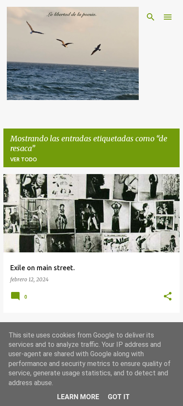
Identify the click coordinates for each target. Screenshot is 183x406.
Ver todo (23, 159)
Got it (119, 397)
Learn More (78, 397)
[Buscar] (151, 17)
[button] (168, 297)
